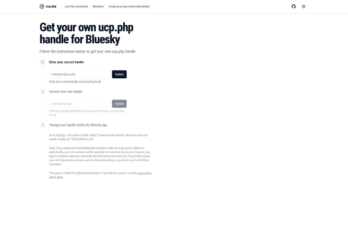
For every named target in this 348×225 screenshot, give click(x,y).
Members (98, 6)
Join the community (76, 6)
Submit (119, 74)
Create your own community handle (129, 6)
